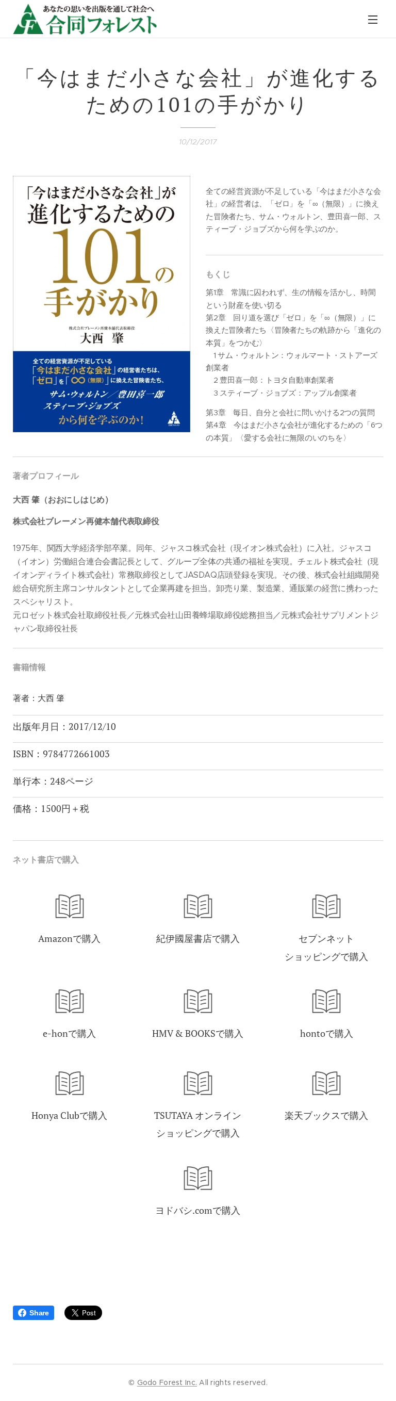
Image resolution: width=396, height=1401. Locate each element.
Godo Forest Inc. (167, 1382)
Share (39, 1313)
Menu (372, 19)
